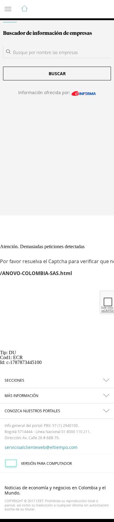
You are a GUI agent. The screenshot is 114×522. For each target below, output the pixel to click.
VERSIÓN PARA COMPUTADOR (46, 463)
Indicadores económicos (91, 9)
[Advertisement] (57, 159)
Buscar (57, 73)
